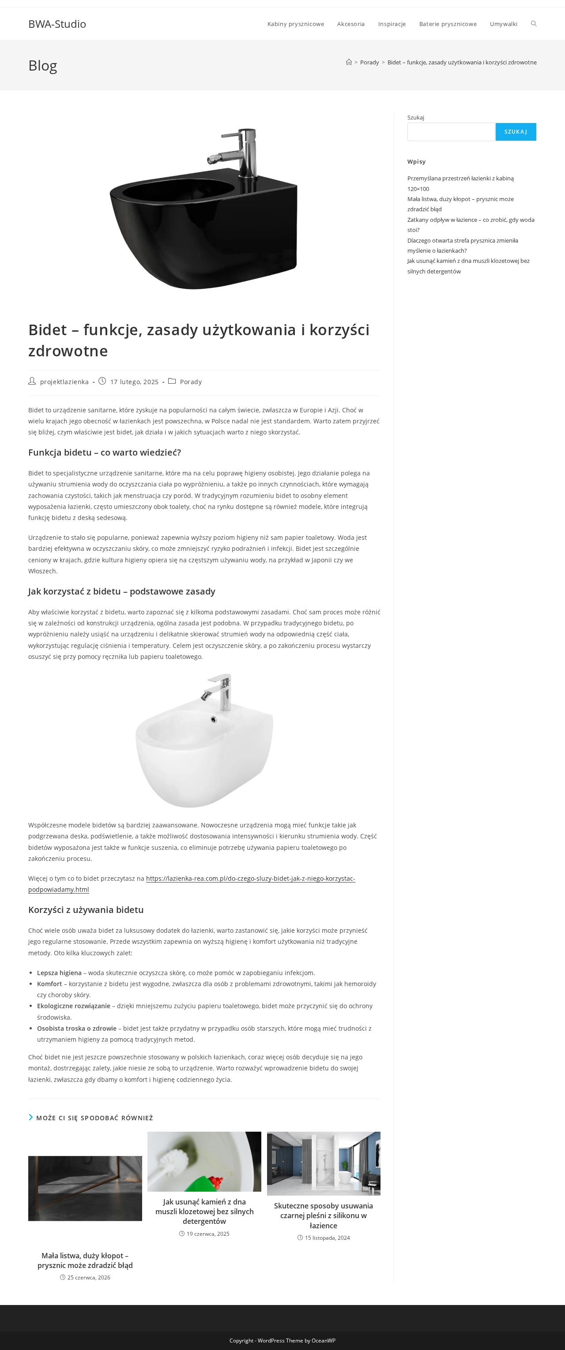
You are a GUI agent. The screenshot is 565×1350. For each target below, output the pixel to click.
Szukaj (415, 117)
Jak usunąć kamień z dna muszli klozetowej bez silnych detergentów (204, 1212)
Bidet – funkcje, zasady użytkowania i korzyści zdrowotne (462, 62)
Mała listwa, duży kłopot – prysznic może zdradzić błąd (85, 1260)
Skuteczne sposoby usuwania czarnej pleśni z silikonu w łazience (323, 1215)
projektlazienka (64, 382)
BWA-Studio (57, 23)
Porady (191, 382)
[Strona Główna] (349, 62)
